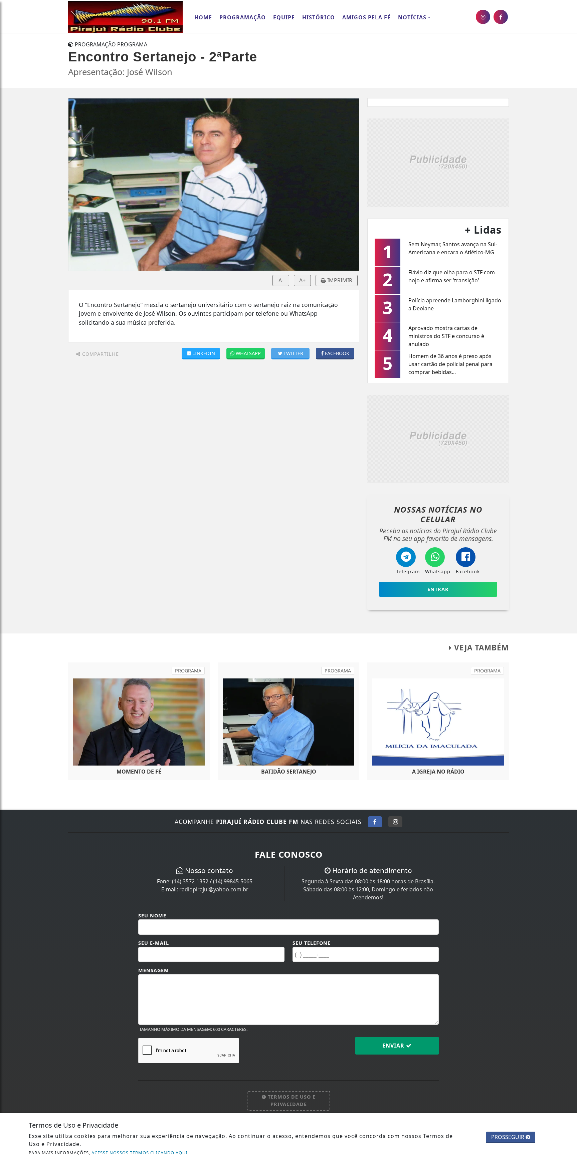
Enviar (394, 1045)
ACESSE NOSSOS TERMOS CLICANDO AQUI (139, 1153)
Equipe (284, 17)
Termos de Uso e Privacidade (291, 1100)
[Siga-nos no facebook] (501, 17)
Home (203, 17)
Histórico (318, 17)
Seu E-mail (153, 943)
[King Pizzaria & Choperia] (438, 162)
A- (280, 280)
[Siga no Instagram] (395, 821)
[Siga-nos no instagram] (483, 17)
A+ (302, 280)
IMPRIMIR (339, 280)
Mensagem (153, 970)
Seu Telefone (312, 943)
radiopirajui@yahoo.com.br (213, 889)
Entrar (438, 589)
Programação (242, 17)
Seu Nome (152, 915)
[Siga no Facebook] (375, 821)
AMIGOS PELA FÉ (366, 17)
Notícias (412, 17)
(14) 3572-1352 (190, 881)
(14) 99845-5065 (232, 881)
